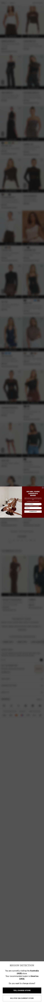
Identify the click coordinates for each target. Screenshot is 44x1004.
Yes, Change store (22, 990)
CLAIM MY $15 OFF (33, 511)
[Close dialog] (43, 487)
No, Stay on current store (22, 998)
